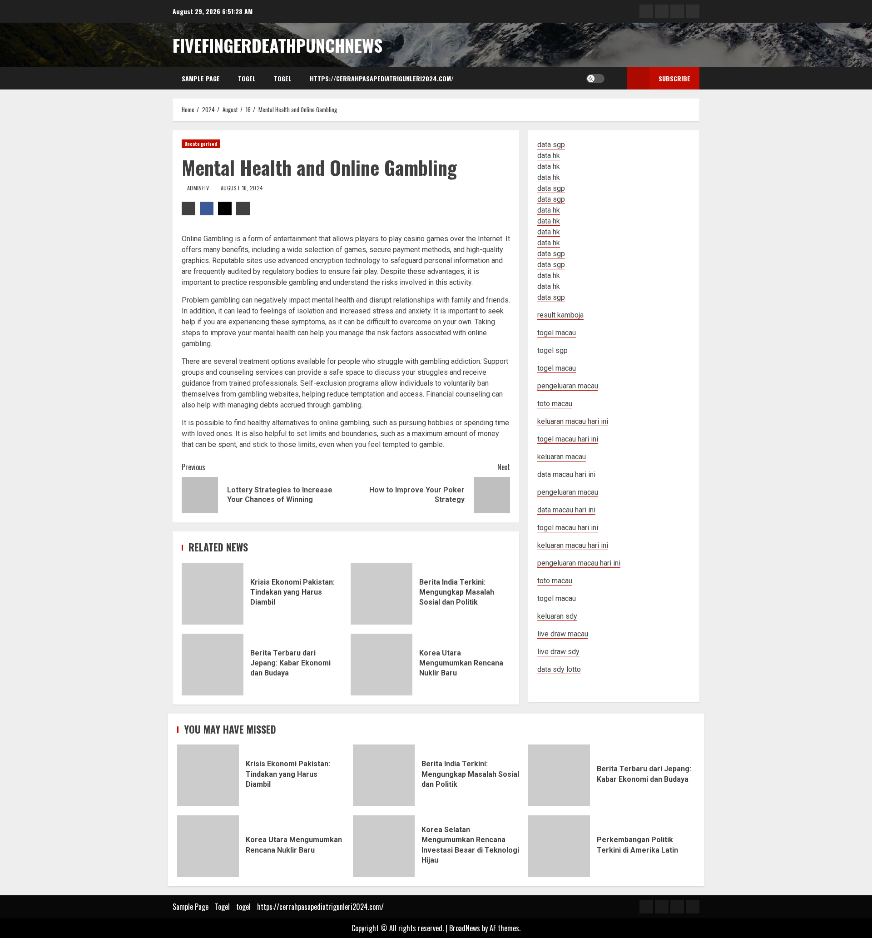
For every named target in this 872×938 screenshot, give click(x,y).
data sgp (551, 144)
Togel (247, 78)
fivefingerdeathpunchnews (277, 45)
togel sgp (552, 350)
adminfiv (198, 188)
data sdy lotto (559, 669)
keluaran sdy (557, 616)
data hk (548, 155)
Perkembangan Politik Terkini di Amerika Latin (559, 846)
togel (283, 78)
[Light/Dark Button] (595, 78)
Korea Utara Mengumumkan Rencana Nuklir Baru (381, 664)
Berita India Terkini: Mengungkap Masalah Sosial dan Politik (381, 594)
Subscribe (674, 78)
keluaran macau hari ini (572, 545)
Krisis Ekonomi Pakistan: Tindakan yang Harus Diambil (212, 594)
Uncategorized (200, 143)
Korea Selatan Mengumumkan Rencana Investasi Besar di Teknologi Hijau (384, 846)
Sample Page (201, 78)
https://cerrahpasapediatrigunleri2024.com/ (382, 78)
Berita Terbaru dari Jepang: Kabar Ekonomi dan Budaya (212, 664)
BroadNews (464, 928)
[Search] (613, 78)
